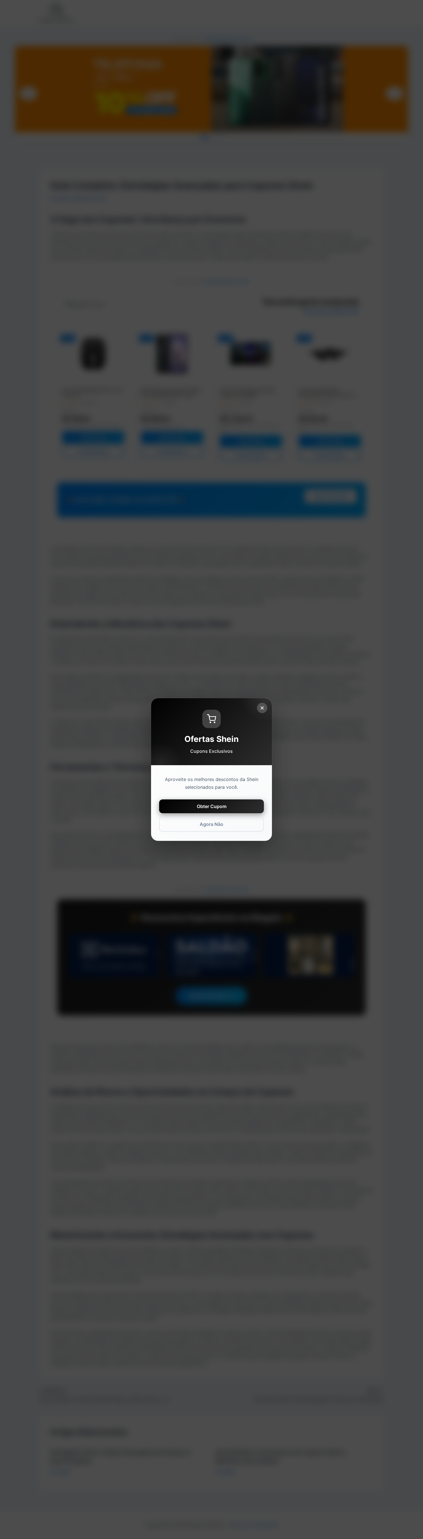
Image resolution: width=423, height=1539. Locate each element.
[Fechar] (262, 708)
